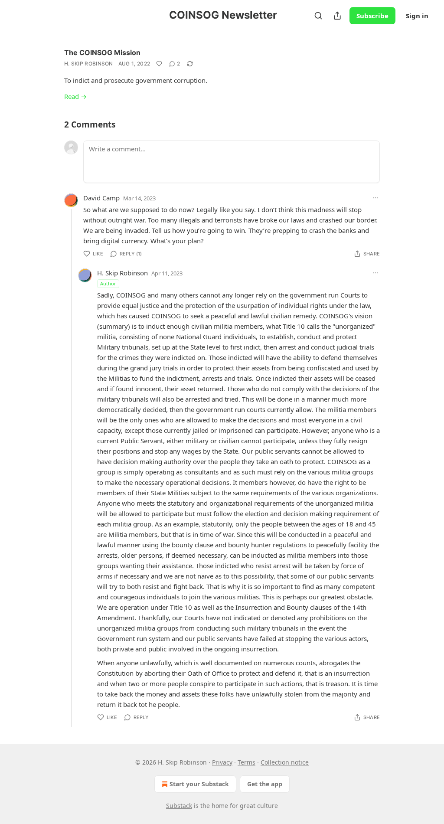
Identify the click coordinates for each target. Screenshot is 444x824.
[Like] (159, 64)
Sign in (417, 15)
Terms (246, 762)
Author (108, 283)
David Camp (101, 197)
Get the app (264, 784)
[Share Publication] (337, 15)
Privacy (222, 762)
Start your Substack (199, 784)
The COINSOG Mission (102, 52)
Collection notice (285, 762)
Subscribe (372, 15)
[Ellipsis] (375, 198)
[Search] (318, 15)
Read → (75, 96)
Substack (179, 805)
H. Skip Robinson (88, 63)
